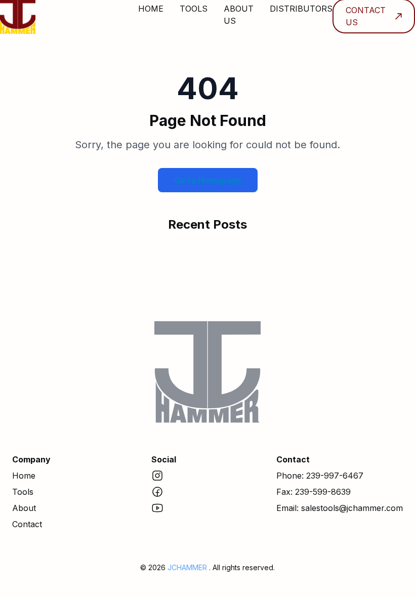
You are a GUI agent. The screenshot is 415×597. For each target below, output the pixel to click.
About (24, 508)
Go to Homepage (207, 180)
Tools (22, 492)
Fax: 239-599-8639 (313, 492)
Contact (27, 524)
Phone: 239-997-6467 (319, 476)
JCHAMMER (188, 567)
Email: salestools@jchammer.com (339, 508)
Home (23, 476)
